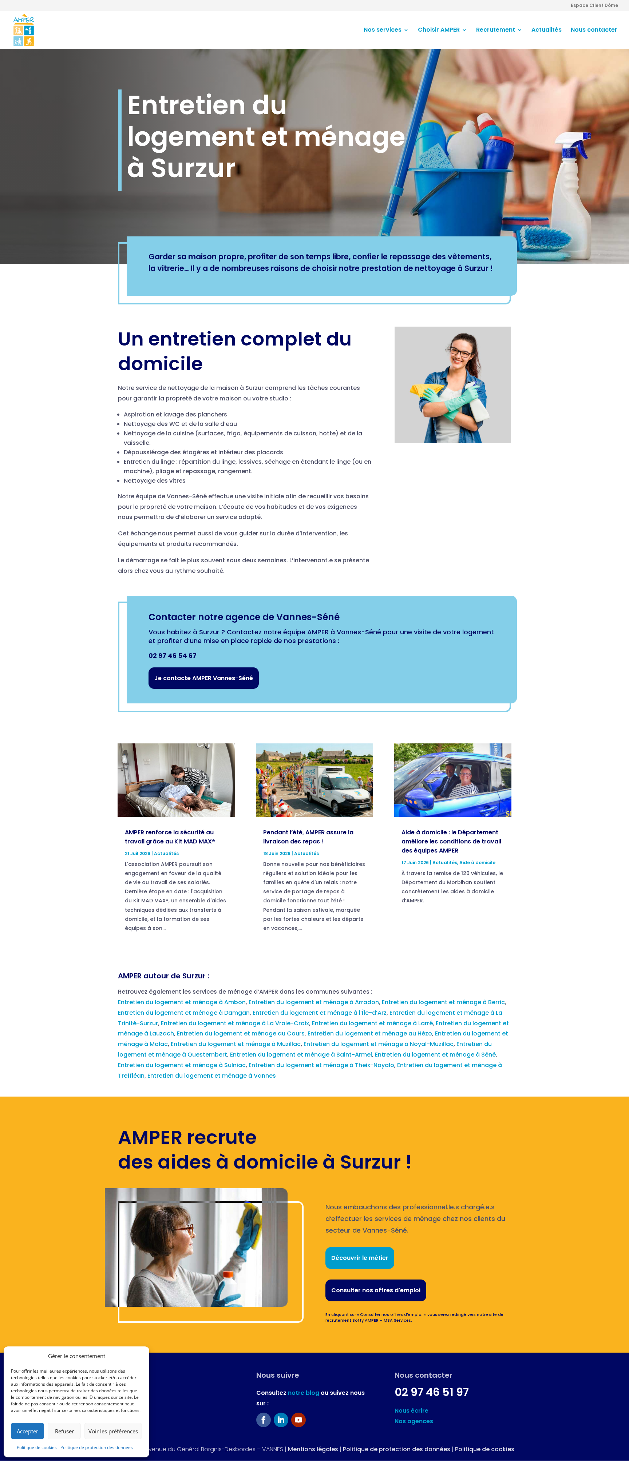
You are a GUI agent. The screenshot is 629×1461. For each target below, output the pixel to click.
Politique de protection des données (96, 1447)
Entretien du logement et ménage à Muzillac (236, 1044)
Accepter (27, 1431)
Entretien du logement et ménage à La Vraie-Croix (235, 1023)
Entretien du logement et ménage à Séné (435, 1054)
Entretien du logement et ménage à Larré (372, 1023)
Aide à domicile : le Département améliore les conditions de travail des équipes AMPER (451, 841)
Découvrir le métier (359, 1258)
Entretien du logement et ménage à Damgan (184, 1013)
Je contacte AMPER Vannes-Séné (203, 678)
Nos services (382, 30)
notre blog (303, 1393)
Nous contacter (594, 30)
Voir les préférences (113, 1431)
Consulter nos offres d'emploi (375, 1290)
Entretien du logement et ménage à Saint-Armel (301, 1054)
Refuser (64, 1431)
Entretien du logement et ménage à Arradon (314, 1002)
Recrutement (495, 30)
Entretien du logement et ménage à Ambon (182, 1002)
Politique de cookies (37, 1447)
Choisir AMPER (439, 30)
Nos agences (414, 1421)
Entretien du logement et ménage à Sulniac (182, 1065)
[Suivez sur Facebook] (263, 1420)
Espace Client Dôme (594, 5)
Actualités (546, 30)
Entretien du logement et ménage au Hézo (370, 1033)
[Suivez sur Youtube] (298, 1420)
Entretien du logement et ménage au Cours (241, 1033)
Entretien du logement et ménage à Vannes (211, 1075)
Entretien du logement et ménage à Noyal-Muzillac (379, 1044)
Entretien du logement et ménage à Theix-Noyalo (321, 1065)
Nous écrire (411, 1410)
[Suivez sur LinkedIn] (281, 1420)
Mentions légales (313, 1449)
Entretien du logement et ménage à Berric (443, 1002)
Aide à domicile (477, 862)
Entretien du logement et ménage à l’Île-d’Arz (320, 1013)
